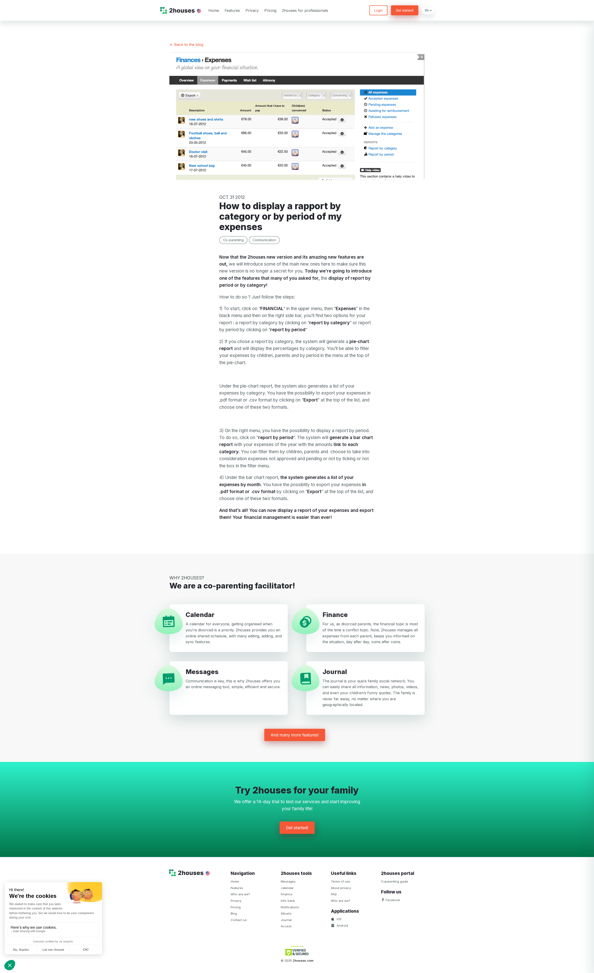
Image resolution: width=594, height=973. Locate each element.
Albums (286, 913)
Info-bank (288, 900)
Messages (288, 881)
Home (213, 10)
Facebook (392, 900)
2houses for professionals (305, 10)
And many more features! (295, 734)
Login (378, 10)
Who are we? (240, 894)
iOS (339, 919)
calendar (287, 888)
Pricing (270, 10)
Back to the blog (188, 44)
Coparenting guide (394, 881)
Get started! (404, 10)
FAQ (334, 894)
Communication (264, 240)
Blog (234, 913)
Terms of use (340, 881)
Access (286, 926)
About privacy (341, 888)
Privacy (252, 10)
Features (232, 10)
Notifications (290, 907)
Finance (286, 894)
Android (342, 925)
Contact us (239, 920)
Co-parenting (233, 240)
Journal (286, 920)
